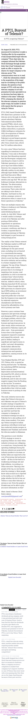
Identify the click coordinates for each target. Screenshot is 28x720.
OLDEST (12, 610)
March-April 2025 (14, 703)
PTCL (25, 499)
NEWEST (18, 610)
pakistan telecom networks (6, 502)
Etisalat (2, 503)
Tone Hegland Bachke (21, 503)
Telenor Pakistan (19, 499)
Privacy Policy (18, 715)
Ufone (9, 500)
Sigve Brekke (8, 503)
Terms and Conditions (11, 715)
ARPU (14, 503)
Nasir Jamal (4, 44)
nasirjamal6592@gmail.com (11, 496)
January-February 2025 (5, 704)
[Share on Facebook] (2, 509)
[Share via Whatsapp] (7, 509)
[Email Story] (11, 509)
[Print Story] (9, 509)
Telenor (5, 500)
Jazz (1, 500)
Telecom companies (18, 502)
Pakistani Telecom (16, 500)
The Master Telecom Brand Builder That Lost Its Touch (13, 544)
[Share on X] (5, 509)
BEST (24, 610)
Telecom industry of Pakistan (7, 499)
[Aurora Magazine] (14, 2)
